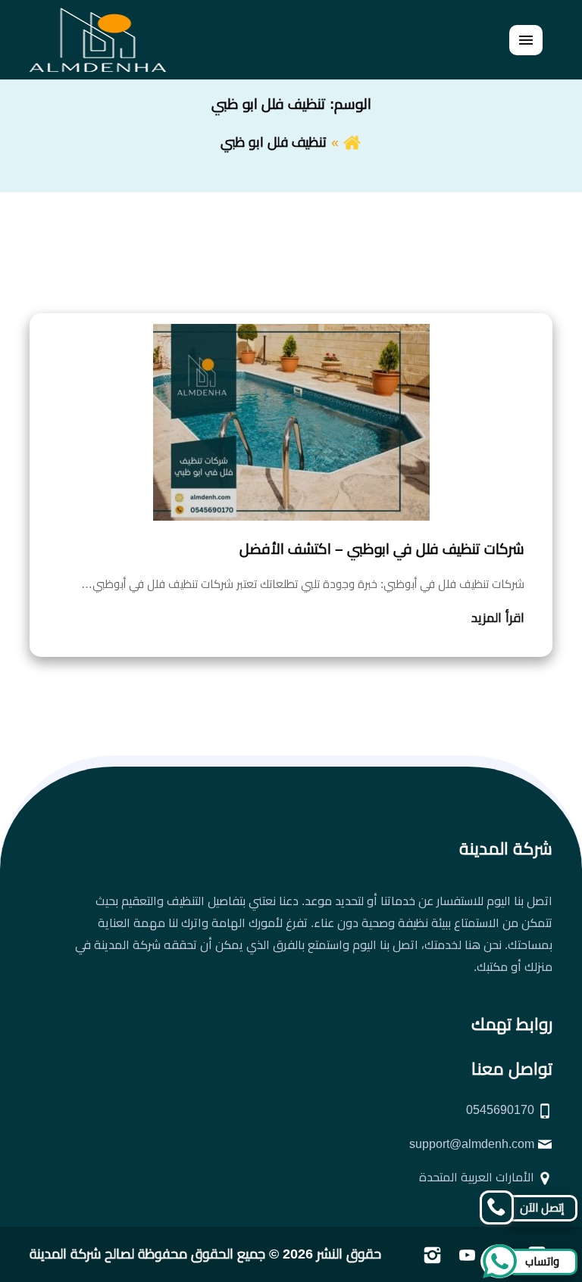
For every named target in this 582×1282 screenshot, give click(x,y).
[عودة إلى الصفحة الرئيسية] (352, 142)
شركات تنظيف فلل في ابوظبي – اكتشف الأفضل (381, 549)
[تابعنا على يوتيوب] (467, 1254)
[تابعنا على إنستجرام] (432, 1254)
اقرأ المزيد (497, 618)
